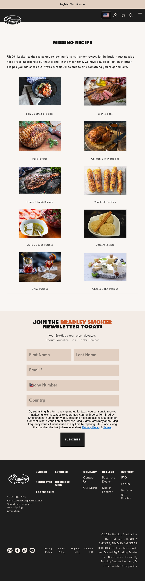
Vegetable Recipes (105, 202)
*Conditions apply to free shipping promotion (19, 507)
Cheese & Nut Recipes (105, 288)
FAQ (124, 477)
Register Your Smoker (72, 4)
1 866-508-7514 (16, 497)
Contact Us (88, 479)
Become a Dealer (108, 479)
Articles (61, 472)
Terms (107, 427)
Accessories (45, 492)
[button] (131, 15)
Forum (125, 484)
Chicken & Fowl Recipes (105, 158)
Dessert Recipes (105, 244)
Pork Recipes (39, 158)
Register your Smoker (126, 494)
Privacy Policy (91, 427)
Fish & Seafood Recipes (40, 113)
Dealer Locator (107, 489)
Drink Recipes (40, 288)
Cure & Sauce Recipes (40, 244)
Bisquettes (44, 482)
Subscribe (72, 439)
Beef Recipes (105, 113)
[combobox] (34, 385)
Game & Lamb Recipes (40, 202)
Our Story (90, 487)
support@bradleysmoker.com (24, 500)
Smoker (41, 472)
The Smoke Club (62, 484)
